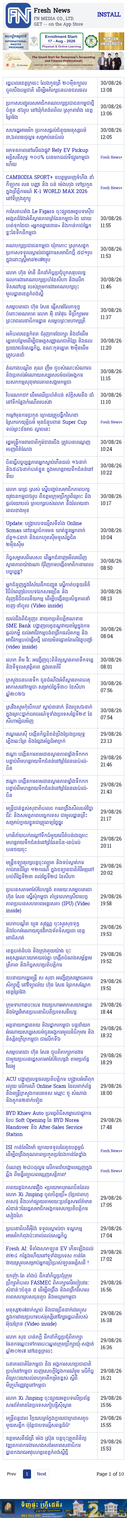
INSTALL (109, 15)
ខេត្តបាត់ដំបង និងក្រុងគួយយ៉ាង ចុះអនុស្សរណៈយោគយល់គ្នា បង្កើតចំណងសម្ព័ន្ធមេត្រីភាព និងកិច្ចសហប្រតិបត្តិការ (49, 958)
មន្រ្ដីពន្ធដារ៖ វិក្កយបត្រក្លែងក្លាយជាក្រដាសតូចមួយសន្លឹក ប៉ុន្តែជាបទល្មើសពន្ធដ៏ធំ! (47, 1422)
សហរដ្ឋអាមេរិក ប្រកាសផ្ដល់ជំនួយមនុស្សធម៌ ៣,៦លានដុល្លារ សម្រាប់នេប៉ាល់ (46, 134)
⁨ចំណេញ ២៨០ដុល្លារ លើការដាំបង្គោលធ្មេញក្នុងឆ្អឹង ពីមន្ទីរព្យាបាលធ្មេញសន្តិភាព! (49, 1171)
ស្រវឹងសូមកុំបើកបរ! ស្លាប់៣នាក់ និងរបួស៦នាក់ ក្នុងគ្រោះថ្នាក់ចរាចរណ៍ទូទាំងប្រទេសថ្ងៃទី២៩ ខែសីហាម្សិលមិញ (49, 714)
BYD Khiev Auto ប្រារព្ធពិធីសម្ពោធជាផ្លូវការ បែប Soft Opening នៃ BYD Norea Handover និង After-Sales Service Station (48, 1124)
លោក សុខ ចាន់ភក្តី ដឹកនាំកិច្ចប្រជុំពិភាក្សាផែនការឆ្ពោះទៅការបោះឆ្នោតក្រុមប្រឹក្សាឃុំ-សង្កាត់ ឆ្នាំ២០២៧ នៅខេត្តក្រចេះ (50, 1344)
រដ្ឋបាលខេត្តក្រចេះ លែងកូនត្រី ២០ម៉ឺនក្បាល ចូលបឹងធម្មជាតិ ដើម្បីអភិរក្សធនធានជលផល (46, 87)
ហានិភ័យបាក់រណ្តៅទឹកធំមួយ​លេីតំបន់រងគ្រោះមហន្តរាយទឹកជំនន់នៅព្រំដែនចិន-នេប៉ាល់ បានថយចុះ (47, 843)
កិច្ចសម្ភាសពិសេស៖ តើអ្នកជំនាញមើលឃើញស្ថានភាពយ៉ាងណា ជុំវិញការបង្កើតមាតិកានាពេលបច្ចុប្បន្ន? (49, 565)
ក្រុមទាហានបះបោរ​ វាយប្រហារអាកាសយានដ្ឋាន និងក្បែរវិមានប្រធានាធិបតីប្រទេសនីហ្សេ (49, 1009)
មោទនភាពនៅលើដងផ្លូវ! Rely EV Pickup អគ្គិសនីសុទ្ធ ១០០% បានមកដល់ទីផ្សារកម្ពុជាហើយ (47, 157)
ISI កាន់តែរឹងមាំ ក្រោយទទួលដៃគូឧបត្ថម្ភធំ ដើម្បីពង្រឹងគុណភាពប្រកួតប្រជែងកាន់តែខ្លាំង (46, 1151)
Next (41, 1473)
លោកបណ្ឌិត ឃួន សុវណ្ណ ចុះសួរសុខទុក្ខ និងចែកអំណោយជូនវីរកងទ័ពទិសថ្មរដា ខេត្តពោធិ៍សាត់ (45, 931)
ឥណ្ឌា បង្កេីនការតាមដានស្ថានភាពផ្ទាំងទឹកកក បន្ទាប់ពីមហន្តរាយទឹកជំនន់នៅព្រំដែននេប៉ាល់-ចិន (47, 761)
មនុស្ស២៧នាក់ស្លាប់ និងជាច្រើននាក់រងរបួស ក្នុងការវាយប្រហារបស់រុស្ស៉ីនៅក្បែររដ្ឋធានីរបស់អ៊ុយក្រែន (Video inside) (47, 1317)
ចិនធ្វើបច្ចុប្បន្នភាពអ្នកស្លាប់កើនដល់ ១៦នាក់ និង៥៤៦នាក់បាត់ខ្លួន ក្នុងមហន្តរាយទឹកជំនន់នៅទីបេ (49, 469)
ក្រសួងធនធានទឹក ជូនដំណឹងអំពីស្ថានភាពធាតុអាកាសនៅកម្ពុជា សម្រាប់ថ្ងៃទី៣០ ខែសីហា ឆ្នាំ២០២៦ (48, 687)
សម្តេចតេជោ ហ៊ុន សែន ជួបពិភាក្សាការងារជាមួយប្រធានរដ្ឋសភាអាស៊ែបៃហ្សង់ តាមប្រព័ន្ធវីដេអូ (47, 1059)
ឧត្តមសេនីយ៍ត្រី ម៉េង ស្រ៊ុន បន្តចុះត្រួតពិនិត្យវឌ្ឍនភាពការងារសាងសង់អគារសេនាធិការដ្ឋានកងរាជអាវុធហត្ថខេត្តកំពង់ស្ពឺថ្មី (46, 1445)
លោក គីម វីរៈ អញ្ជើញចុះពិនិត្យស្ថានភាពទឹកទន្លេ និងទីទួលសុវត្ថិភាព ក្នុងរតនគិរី (49, 664)
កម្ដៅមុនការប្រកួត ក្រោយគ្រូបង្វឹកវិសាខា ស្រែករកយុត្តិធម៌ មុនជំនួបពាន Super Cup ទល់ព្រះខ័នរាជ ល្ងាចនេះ (46, 422)
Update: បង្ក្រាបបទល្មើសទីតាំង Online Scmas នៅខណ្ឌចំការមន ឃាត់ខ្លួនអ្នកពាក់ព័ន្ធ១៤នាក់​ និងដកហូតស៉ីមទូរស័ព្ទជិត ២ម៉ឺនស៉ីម (45, 534)
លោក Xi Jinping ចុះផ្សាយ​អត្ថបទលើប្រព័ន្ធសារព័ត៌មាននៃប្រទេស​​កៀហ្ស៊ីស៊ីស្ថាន (48, 1402)
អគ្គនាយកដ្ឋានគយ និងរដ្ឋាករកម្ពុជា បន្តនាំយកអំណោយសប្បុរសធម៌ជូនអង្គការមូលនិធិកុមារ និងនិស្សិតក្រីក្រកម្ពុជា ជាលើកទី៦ (50, 1032)
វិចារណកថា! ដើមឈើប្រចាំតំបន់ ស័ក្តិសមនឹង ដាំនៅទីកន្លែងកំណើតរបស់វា (50, 399)
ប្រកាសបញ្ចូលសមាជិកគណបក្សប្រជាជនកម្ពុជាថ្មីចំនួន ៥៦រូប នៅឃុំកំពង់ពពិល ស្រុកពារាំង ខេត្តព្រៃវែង (50, 110)
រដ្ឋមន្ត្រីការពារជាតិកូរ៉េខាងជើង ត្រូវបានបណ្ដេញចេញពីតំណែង (48, 446)
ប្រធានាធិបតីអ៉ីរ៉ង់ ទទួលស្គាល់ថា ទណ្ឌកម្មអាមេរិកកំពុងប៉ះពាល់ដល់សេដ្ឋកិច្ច (44, 1232)
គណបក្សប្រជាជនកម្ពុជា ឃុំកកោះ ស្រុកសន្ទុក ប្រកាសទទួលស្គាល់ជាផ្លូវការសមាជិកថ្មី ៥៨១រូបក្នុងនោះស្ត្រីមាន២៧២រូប (49, 253)
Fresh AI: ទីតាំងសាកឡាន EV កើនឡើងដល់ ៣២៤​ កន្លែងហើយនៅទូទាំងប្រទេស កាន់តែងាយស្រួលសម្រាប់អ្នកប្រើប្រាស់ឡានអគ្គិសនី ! (49, 1256)
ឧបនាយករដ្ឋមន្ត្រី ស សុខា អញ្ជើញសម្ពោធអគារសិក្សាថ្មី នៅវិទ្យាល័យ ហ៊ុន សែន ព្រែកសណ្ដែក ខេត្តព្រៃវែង (49, 985)
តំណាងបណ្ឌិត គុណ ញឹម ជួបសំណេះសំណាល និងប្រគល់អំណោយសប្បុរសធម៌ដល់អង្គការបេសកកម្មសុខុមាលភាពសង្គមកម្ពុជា (48, 375)
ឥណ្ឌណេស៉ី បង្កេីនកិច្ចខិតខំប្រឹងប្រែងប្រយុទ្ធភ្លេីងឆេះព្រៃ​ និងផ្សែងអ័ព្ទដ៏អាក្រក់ (45, 738)
